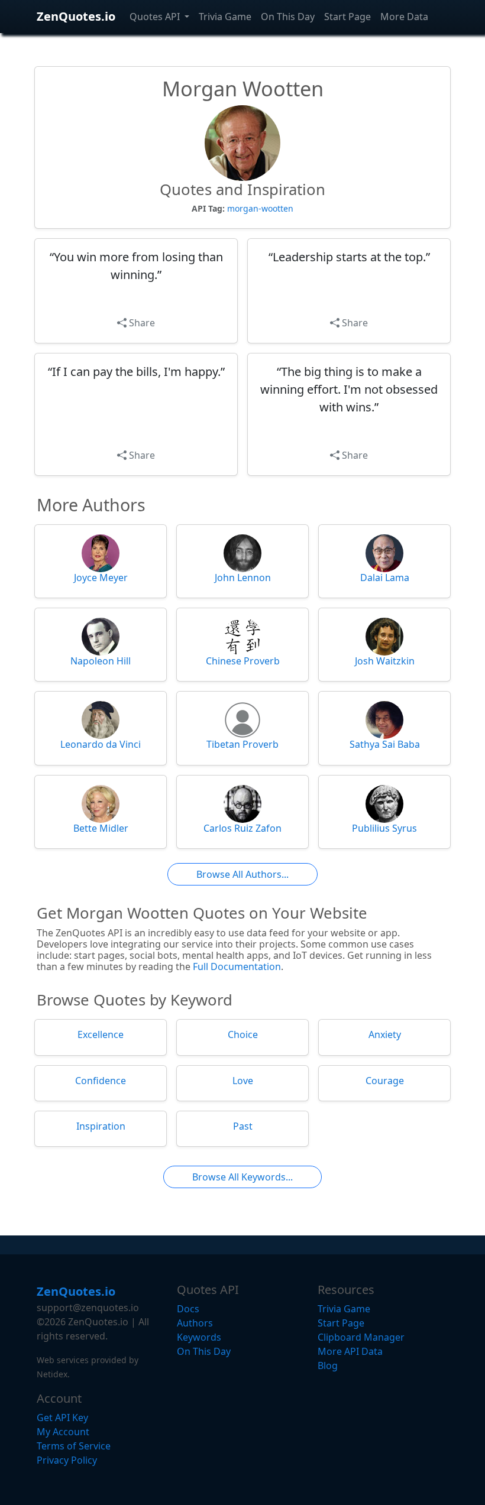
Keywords (199, 1337)
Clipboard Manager (361, 1337)
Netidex (52, 1374)
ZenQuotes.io (76, 16)
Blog (328, 1365)
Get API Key (62, 1417)
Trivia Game (225, 16)
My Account (63, 1431)
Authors (195, 1322)
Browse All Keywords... (242, 1176)
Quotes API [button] (156, 16)
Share (141, 322)
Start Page (347, 16)
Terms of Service (74, 1445)
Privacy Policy (67, 1460)
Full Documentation (237, 966)
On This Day (288, 16)
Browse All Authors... (242, 874)
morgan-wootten (260, 208)
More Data (404, 16)
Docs (188, 1308)
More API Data (350, 1351)
